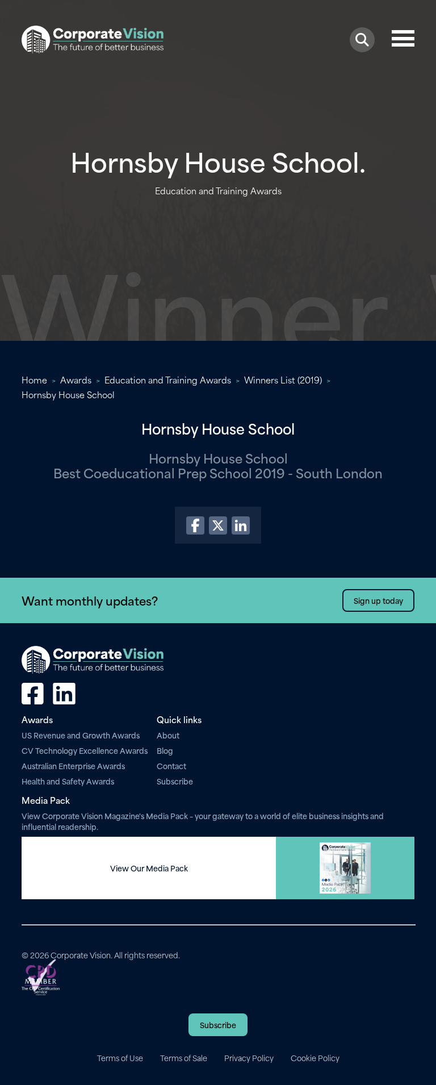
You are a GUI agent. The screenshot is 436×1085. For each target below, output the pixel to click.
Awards (75, 379)
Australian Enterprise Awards (73, 765)
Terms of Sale (183, 1057)
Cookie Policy (315, 1057)
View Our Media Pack (149, 868)
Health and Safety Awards (68, 780)
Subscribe (175, 780)
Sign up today (378, 600)
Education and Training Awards (167, 379)
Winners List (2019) (283, 379)
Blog (165, 750)
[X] (218, 525)
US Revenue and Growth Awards (81, 734)
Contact (171, 765)
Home (34, 379)
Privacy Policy (249, 1057)
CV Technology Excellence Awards (85, 750)
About (168, 734)
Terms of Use (120, 1057)
